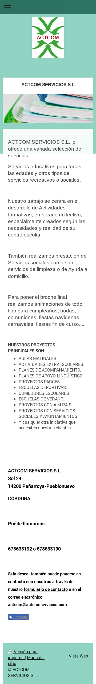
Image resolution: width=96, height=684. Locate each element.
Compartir (20, 617)
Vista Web (78, 656)
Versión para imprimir (23, 654)
